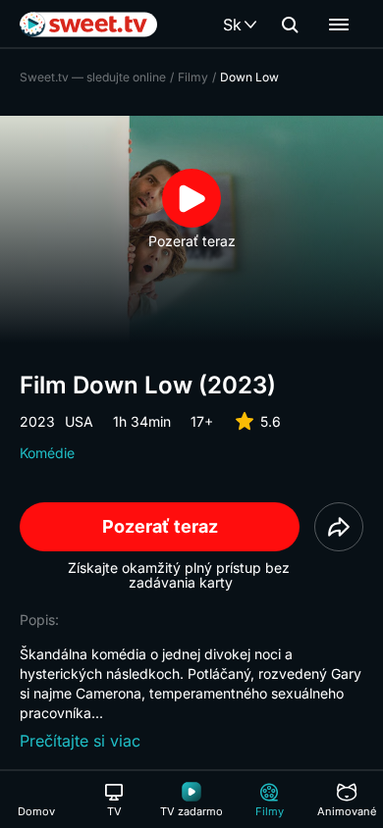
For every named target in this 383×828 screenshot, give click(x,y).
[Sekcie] (338, 24)
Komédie (47, 452)
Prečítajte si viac (80, 740)
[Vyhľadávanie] (289, 24)
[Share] (338, 526)
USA (79, 421)
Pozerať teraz (160, 526)
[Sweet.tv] (88, 24)
